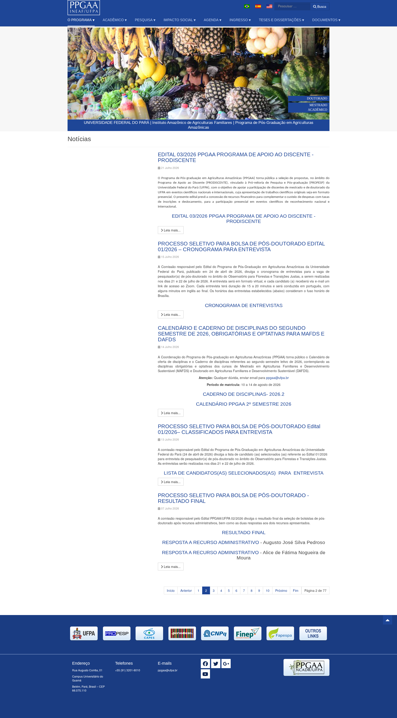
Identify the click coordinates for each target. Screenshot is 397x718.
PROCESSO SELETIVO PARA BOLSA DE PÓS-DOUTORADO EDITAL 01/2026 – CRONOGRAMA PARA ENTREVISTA (241, 246)
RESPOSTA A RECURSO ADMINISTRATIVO (210, 542)
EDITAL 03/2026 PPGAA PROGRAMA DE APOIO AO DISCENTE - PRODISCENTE (236, 157)
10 (267, 590)
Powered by (308, 681)
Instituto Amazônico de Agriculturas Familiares (192, 122)
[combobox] (289, 6)
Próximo (281, 590)
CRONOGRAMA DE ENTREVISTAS (244, 305)
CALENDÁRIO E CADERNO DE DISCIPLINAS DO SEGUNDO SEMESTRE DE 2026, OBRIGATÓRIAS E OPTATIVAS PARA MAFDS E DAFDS (241, 334)
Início (171, 590)
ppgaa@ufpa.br (277, 377)
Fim (295, 590)
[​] (205, 663)
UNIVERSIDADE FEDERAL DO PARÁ (116, 122)
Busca (321, 6)
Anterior (186, 590)
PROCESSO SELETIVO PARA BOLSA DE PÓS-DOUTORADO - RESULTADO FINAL (233, 498)
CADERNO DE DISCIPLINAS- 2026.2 (243, 394)
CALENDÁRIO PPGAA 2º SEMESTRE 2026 (243, 404)
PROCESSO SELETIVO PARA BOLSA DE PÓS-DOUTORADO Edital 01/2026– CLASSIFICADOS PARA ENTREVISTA (239, 429)
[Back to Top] (387, 620)
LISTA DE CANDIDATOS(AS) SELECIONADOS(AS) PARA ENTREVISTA (243, 473)
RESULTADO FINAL (244, 532)
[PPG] (84, 6)
